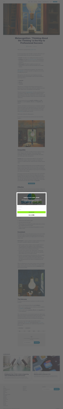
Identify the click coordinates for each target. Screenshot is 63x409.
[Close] (45, 193)
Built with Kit (31, 215)
